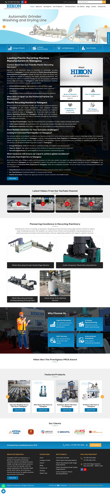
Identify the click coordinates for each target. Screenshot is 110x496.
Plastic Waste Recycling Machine (66, 460)
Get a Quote (95, 445)
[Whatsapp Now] (3, 486)
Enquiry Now (19, 410)
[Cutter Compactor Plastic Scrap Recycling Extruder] (67, 204)
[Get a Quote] (3, 491)
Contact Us (101, 6)
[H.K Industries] (12, 6)
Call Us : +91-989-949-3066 (74, 445)
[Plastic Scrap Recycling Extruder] (43, 204)
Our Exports (47, 6)
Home (32, 6)
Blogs (88, 6)
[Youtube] (25, 2)
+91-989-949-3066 (13, 2)
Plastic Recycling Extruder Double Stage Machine (66, 468)
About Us (39, 6)
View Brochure (108, 38)
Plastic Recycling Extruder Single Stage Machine (66, 464)
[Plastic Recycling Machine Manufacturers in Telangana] (81, 72)
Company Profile (45, 460)
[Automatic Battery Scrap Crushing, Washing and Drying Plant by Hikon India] (91, 204)
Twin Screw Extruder (62, 458)
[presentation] (7, 396)
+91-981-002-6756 (89, 460)
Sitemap (42, 470)
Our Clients (81, 6)
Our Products (57, 6)
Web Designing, (73, 485)
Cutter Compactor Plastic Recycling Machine (64, 472)
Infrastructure (70, 6)
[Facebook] (22, 2)
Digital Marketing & (85, 485)
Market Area (43, 473)
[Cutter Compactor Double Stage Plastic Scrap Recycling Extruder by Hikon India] (19, 204)
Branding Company (97, 485)
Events (94, 6)
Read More (12, 178)
